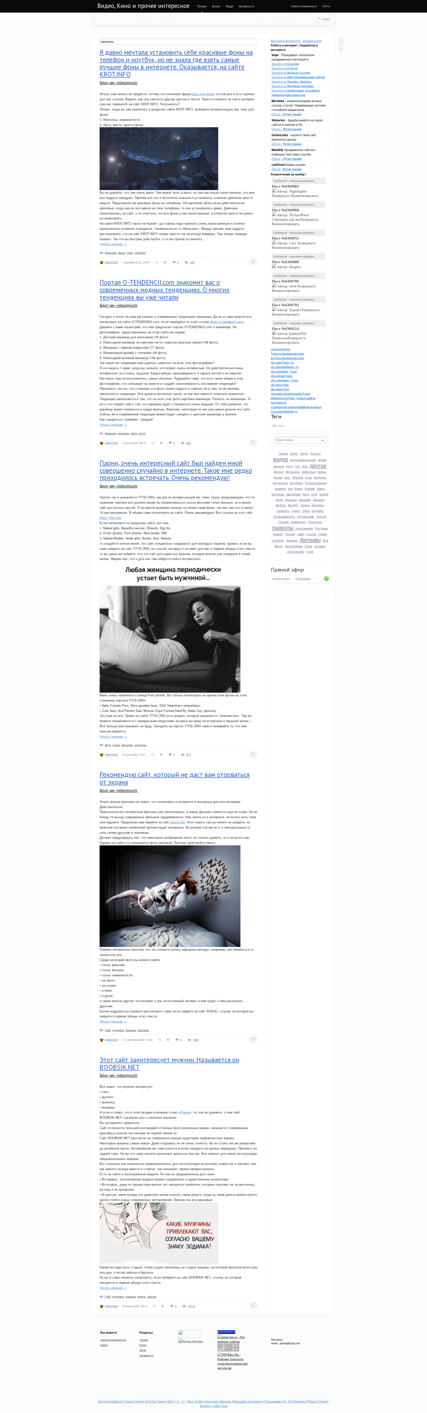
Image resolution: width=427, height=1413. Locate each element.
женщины (127, 745)
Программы (273, 1401)
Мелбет (293, 505)
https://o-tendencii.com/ (227, 321)
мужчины (318, 505)
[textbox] (300, 440)
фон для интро (203, 93)
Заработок (285, 64)
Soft (169, 1401)
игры (308, 477)
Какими (310, 488)
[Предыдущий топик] (341, 40)
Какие (299, 488)
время (322, 460)
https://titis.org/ (110, 517)
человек (319, 546)
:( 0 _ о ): (180, 1401)
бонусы (315, 453)
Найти (326, 19)
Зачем (278, 477)
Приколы (299, 1401)
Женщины (292, 472)
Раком (185, 1112)
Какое (321, 488)
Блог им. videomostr (119, 83)
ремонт (278, 534)
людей (323, 494)
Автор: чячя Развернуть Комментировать (294, 286)
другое (318, 465)
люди (279, 499)
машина (318, 499)
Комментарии (281, 578)
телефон (278, 540)
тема (130, 253)
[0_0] (287, 1401)
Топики (202, 6)
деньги (278, 466)
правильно (298, 522)
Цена (308, 546)
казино (280, 488)
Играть (297, 477)
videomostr (111, 262)
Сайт (108, 1030)
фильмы (310, 539)
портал (321, 516)
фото (279, 545)
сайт (300, 533)
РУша (312, 1401)
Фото (108, 745)
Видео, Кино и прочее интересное (143, 6)
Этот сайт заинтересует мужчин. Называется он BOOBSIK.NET (169, 1063)
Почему (283, 522)
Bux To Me (196, 1401)
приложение (304, 528)
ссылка (311, 534)
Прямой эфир (287, 569)
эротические (295, 551)
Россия (290, 534)
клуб (314, 494)
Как (290, 488)
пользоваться (284, 516)
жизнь (322, 472)
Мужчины (111, 253)
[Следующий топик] (341, 48)
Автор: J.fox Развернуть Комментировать (294, 243)
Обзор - (286, 114)
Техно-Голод (133, 1401)
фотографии (294, 546)
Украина (292, 540)
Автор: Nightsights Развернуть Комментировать (296, 191)
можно (305, 505)
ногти (142, 433)
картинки (293, 494)
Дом (305, 466)
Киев (305, 494)
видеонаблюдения (303, 460)
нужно (296, 511)
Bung (102, 1401)
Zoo (225, 1406)
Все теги (278, 425)
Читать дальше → (113, 243)
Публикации (303, 578)
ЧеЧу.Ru (150, 1401)
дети (289, 466)
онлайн (317, 510)
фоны (121, 253)
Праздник (314, 522)
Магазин (291, 499)
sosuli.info (177, 822)
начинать (283, 511)
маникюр (305, 499)
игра (287, 477)
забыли (151, 1296)
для (297, 466)
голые (116, 745)
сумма (322, 534)
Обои (306, 511)
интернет (296, 483)
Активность (247, 6)
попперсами (305, 516)
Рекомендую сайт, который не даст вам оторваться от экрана (175, 778)
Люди (229, 6)
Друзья (278, 472)
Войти (326, 6)
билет (294, 453)
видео (280, 459)
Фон (325, 540)
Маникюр (110, 433)
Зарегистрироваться (304, 6)
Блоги (216, 6)
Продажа (321, 528)
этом (309, 551)
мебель (281, 505)
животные (309, 472)
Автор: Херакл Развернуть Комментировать (296, 309)
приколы (283, 527)
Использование (316, 483)
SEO (217, 1406)
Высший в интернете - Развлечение (296, 41)
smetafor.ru (115, 1401)
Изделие (320, 477)
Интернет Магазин (218, 1401)
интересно (280, 483)
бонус (304, 453)
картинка (278, 494)
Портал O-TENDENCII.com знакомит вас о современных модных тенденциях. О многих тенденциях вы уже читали (165, 289)
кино (162, 1401)
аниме (283, 453)
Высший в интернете (248, 1401)
